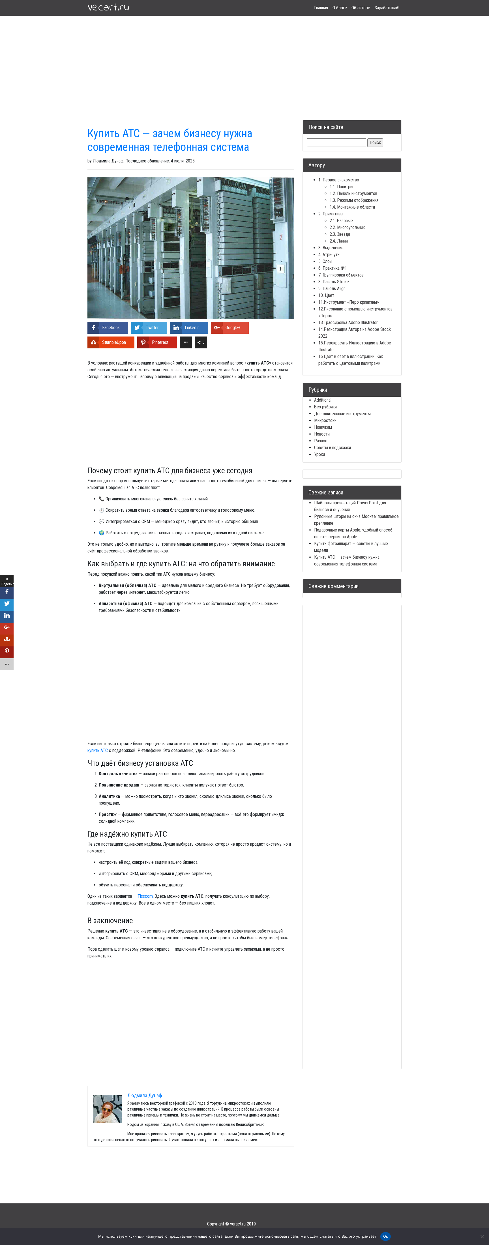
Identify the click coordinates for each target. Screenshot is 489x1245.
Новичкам (323, 427)
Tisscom (145, 896)
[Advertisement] (244, 61)
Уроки (319, 454)
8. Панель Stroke (333, 281)
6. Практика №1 (332, 268)
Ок (385, 1236)
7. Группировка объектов (341, 275)
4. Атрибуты (329, 254)
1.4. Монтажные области (352, 207)
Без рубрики (325, 407)
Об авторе (360, 7)
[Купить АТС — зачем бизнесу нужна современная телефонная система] (190, 247)
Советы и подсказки (332, 447)
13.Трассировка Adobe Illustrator (348, 322)
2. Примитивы (330, 214)
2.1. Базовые (341, 220)
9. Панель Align (332, 288)
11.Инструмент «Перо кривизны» (348, 302)
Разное (320, 440)
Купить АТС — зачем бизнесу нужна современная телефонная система (169, 140)
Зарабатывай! (387, 7)
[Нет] (482, 1236)
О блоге (340, 7)
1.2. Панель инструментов (353, 193)
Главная (321, 7)
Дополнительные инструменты (342, 413)
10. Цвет (326, 295)
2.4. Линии (339, 241)
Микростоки (325, 420)
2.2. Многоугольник (347, 227)
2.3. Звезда (340, 234)
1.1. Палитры (341, 186)
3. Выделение (331, 247)
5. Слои (325, 261)
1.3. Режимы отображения (354, 200)
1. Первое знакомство (338, 180)
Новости (322, 434)
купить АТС (97, 750)
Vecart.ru (108, 8)
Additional (322, 400)
